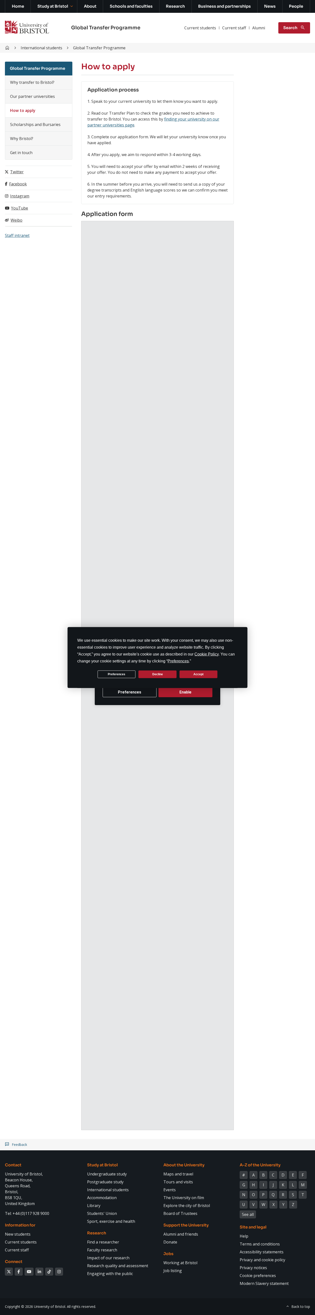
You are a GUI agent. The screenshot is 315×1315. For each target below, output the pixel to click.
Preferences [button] (178, 661)
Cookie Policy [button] (206, 654)
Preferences (116, 674)
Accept (198, 674)
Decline (157, 674)
